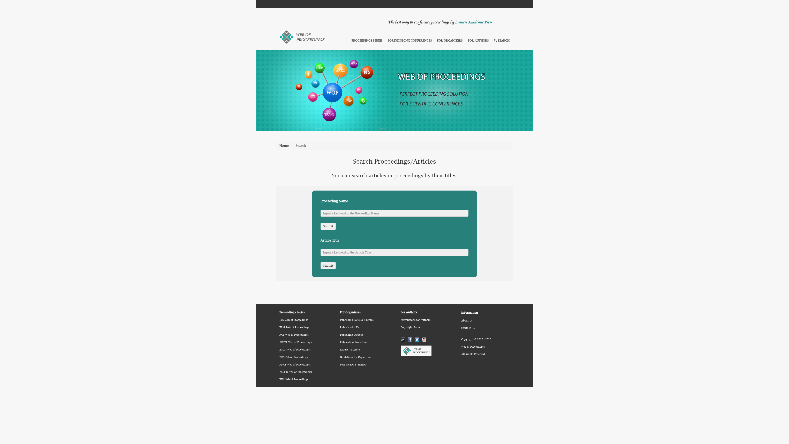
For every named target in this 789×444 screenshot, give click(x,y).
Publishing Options (351, 334)
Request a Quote (350, 349)
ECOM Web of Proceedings (295, 349)
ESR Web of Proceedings (293, 379)
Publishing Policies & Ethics (357, 319)
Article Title (330, 240)
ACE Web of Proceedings (294, 334)
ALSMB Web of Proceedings (295, 371)
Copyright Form (410, 327)
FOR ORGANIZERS (450, 40)
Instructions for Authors (415, 319)
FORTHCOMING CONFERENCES (410, 40)
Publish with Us (349, 327)
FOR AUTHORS (478, 40)
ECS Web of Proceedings (293, 319)
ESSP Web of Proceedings (294, 327)
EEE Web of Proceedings (293, 357)
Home (284, 145)
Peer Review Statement (353, 364)
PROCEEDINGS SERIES (367, 40)
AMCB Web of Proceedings (295, 364)
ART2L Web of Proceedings (295, 342)
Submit (328, 226)
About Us (467, 320)
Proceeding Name (334, 201)
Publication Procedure (353, 342)
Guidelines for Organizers (355, 357)
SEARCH (504, 40)
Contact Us (468, 328)
